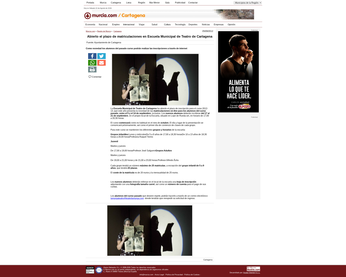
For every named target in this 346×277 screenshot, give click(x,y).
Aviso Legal (159, 275)
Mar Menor (154, 2)
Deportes (193, 24)
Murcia (103, 2)
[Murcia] (102, 13)
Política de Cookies (192, 275)
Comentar (96, 77)
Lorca (128, 2)
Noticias (206, 24)
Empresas (219, 24)
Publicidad (180, 2)
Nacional (103, 24)
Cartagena (116, 2)
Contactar (193, 2)
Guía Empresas (167, 3)
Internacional (128, 24)
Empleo (116, 24)
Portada (90, 2)
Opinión (231, 24)
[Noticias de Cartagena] (150, 13)
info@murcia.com (146, 275)
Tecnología (180, 24)
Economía (90, 24)
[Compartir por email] (101, 63)
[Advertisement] (238, 158)
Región (141, 2)
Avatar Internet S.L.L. (251, 273)
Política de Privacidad (174, 275)
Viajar (141, 24)
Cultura (167, 24)
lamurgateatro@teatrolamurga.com (127, 198)
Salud (154, 24)
